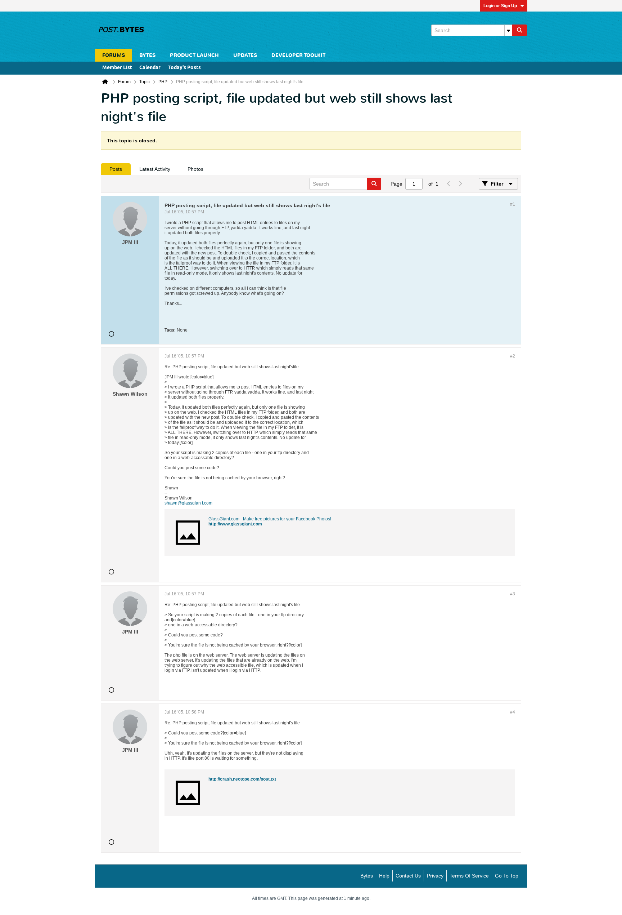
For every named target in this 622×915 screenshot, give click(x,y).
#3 (512, 593)
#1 (512, 204)
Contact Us (408, 876)
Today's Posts (184, 68)
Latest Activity (154, 169)
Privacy (435, 876)
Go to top (506, 876)
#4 (512, 712)
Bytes (366, 876)
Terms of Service (469, 876)
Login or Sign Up (500, 5)
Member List (117, 68)
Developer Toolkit (298, 55)
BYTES (147, 55)
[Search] (519, 30)
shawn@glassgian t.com (188, 503)
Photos (195, 169)
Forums (113, 55)
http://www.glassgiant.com (235, 524)
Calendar (150, 68)
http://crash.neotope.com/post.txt (242, 779)
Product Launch (194, 55)
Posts (115, 169)
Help (384, 876)
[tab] (116, 169)
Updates (245, 55)
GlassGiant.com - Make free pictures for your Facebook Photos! (269, 518)
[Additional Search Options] (508, 30)
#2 (512, 356)
